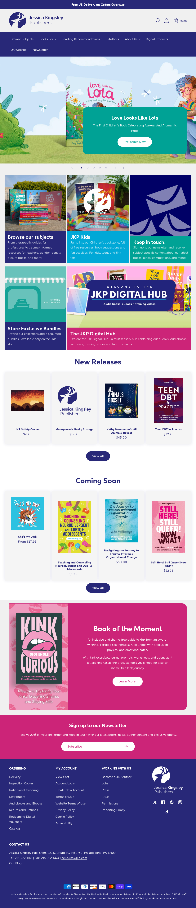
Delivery (14, 777)
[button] (158, 21)
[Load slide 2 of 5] (88, 168)
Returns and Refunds (23, 810)
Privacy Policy (65, 810)
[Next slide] (115, 167)
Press (105, 790)
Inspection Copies (21, 783)
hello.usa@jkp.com (74, 857)
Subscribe (74, 746)
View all (98, 456)
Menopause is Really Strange (74, 429)
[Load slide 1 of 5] (81, 168)
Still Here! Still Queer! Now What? (168, 564)
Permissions (110, 803)
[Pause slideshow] (124, 167)
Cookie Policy (65, 816)
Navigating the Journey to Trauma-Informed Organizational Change (121, 554)
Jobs (105, 783)
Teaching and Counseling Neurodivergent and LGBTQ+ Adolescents (74, 566)
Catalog (14, 828)
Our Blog (15, 863)
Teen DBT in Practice (168, 429)
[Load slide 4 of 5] (100, 168)
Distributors (17, 796)
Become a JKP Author (116, 777)
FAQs (105, 796)
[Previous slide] (72, 167)
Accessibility (64, 823)
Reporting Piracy (113, 810)
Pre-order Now (135, 141)
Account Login (65, 783)
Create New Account (70, 790)
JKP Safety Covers (27, 429)
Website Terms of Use (71, 803)
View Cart (62, 777)
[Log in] (166, 20)
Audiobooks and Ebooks (25, 803)
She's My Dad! (27, 536)
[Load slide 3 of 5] (94, 168)
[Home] (36, 20)
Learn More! (128, 681)
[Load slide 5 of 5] (106, 168)
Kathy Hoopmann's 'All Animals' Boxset (122, 431)
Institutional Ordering (24, 790)
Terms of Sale (65, 796)
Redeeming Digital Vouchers (22, 819)
